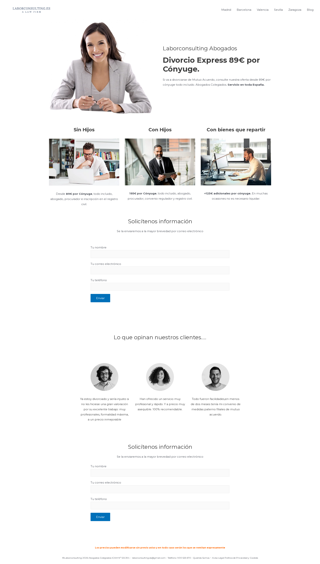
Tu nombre (98, 247)
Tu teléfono (99, 280)
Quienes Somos (201, 557)
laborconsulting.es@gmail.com (149, 557)
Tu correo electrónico (106, 264)
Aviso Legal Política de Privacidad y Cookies (235, 557)
